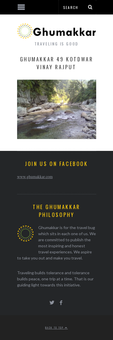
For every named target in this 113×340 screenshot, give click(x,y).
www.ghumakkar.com (35, 176)
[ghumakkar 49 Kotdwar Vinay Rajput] (56, 137)
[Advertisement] (47, 318)
